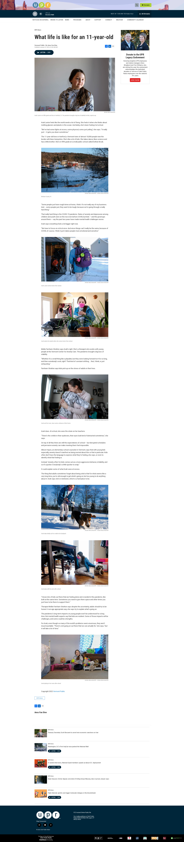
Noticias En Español (41, 20)
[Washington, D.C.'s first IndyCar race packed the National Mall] (40, 747)
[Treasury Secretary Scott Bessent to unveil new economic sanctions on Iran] (40, 733)
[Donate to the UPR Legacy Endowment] (135, 40)
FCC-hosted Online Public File (82, 812)
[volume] (40, 14)
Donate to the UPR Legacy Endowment (135, 56)
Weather (119, 20)
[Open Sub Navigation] (70, 20)
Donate (147, 5)
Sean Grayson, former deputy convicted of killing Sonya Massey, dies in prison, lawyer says (78, 779)
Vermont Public (59, 691)
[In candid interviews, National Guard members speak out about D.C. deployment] (40, 763)
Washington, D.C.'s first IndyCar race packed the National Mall (68, 746)
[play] (35, 14)
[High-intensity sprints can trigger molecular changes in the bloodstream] (40, 793)
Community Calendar (135, 20)
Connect (108, 20)
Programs (77, 20)
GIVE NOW (135, 80)
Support (97, 20)
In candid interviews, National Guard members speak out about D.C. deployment (74, 763)
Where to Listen (57, 20)
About (88, 20)
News (67, 20)
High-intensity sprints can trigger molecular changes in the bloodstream (72, 793)
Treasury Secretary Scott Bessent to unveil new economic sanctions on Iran (73, 732)
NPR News (37, 30)
